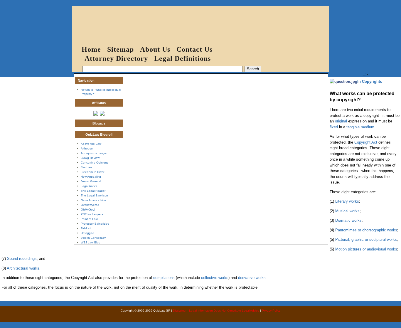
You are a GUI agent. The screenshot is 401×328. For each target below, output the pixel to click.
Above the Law (91, 143)
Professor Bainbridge (95, 223)
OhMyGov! (88, 209)
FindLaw (86, 167)
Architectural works (23, 268)
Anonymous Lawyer (94, 153)
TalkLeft (86, 228)
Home (91, 49)
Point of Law (89, 219)
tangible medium (360, 127)
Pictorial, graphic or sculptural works (366, 239)
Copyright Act (365, 142)
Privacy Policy (271, 310)
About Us (155, 49)
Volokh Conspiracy (93, 237)
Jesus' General (91, 181)
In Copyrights (369, 81)
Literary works (347, 201)
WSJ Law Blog (90, 242)
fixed (334, 127)
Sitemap (120, 49)
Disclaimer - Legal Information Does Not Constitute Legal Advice (216, 310)
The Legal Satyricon (94, 195)
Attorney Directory (116, 58)
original (341, 121)
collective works (214, 277)
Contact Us (194, 49)
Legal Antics (89, 186)
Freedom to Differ (92, 172)
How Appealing (91, 176)
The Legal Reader (93, 190)
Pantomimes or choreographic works (366, 230)
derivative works (252, 277)
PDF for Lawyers (92, 214)
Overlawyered (90, 204)
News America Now (93, 200)
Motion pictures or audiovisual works (366, 249)
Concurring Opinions (94, 162)
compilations (164, 277)
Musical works (347, 211)
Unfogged (87, 233)
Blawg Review (90, 157)
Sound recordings (22, 258)
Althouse (87, 148)
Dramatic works (348, 220)
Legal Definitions (182, 58)
